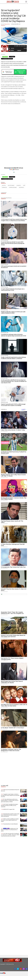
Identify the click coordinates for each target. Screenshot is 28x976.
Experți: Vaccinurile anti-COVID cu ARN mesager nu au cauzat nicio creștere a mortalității (13, 404)
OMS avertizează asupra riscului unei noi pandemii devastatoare (13, 266)
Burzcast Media (19, 971)
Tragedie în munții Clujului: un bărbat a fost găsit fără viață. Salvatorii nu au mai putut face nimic (10, 795)
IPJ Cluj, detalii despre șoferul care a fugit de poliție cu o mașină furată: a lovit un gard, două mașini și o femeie (9, 800)
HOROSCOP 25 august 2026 (7, 809)
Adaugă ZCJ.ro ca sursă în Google (8, 72)
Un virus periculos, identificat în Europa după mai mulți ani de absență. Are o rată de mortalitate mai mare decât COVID (13, 381)
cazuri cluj (4, 185)
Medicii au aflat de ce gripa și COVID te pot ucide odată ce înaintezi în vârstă (13, 312)
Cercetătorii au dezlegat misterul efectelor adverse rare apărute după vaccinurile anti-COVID (13, 335)
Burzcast (13, 971)
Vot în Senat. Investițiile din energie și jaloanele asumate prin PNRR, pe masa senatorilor (9, 805)
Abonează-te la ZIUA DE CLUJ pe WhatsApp (21, 72)
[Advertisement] (14, 120)
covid (24, 185)
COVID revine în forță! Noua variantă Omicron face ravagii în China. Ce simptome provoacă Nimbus (14, 220)
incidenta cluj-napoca (13, 187)
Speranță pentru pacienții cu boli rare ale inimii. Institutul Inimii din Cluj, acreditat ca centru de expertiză (10, 815)
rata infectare (21, 187)
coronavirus (19, 185)
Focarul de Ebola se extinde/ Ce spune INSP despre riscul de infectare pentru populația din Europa (12, 243)
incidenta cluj (4, 187)
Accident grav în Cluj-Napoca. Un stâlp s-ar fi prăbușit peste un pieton (9, 829)
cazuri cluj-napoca (11, 185)
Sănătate (3, 25)
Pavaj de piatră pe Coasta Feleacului (9, 823)
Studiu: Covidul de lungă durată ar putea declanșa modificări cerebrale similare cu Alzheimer (13, 358)
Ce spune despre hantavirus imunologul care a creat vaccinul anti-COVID (12, 289)
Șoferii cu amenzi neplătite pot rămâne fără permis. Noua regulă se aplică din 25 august (10, 820)
